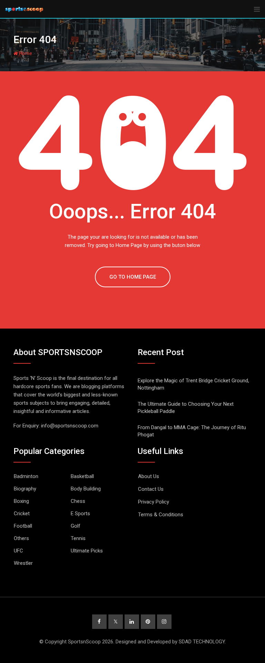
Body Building (86, 489)
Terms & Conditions (160, 514)
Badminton (26, 476)
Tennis (78, 538)
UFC (18, 551)
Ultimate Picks (87, 551)
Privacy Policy (153, 502)
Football (23, 526)
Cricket (22, 513)
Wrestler (23, 563)
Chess (78, 501)
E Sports (80, 513)
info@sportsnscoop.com (69, 426)
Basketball (82, 476)
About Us (148, 476)
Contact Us (151, 489)
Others (21, 538)
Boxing (21, 501)
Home (25, 53)
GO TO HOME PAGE (132, 277)
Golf (75, 526)
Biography (25, 489)
